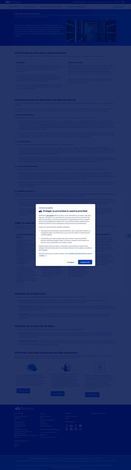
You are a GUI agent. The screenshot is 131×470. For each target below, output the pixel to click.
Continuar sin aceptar (46, 208)
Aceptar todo (85, 262)
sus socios (50, 215)
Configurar (70, 262)
